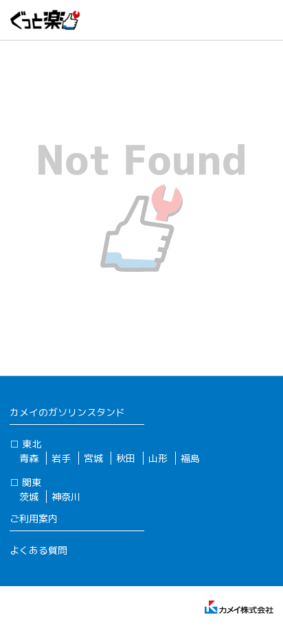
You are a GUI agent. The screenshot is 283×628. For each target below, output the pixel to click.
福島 (190, 458)
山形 (158, 458)
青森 (28, 458)
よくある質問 (38, 550)
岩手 (61, 458)
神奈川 (66, 496)
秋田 (125, 458)
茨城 (28, 496)
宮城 (93, 458)
